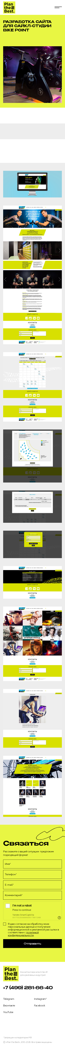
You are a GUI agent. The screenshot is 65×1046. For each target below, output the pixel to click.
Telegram (8, 998)
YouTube (8, 1012)
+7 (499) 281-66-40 (28, 987)
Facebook (39, 1005)
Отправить (32, 943)
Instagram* (40, 998)
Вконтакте (9, 1005)
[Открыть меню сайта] (58, 7)
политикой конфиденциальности (23, 934)
